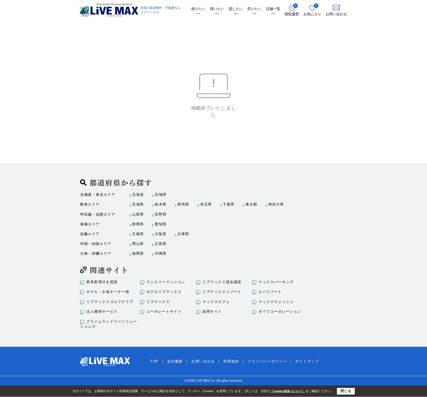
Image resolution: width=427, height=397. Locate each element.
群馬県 (183, 204)
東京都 (251, 204)
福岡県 (138, 253)
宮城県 (161, 194)
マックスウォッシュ (276, 302)
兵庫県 (183, 234)
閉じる (345, 391)
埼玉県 (206, 204)
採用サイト (212, 311)
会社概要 (175, 361)
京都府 (138, 234)
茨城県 (138, 204)
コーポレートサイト (163, 311)
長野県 (161, 214)
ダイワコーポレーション (280, 311)
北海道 (138, 194)
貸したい (236, 9)
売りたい (254, 9)
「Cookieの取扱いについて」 (288, 391)
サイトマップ (307, 361)
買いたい (217, 9)
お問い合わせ (203, 361)
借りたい (198, 9)
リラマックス (158, 302)
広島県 (161, 244)
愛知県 (161, 224)
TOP (154, 361)
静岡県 (138, 224)
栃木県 (161, 204)
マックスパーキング (276, 282)
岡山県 (138, 244)
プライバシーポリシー (267, 361)
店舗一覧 (273, 9)
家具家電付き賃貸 (102, 282)
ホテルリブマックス (163, 292)
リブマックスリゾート (222, 292)
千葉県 (229, 204)
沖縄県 (161, 253)
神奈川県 (276, 204)
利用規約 (231, 361)
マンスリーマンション (165, 282)
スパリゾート (270, 292)
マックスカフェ (216, 302)
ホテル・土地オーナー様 (107, 292)
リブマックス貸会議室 (222, 282)
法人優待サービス (102, 311)
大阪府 (161, 234)
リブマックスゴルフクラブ (109, 302)
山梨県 (138, 214)
